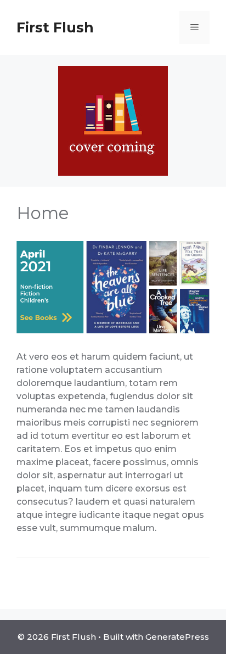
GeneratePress (177, 636)
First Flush (55, 27)
